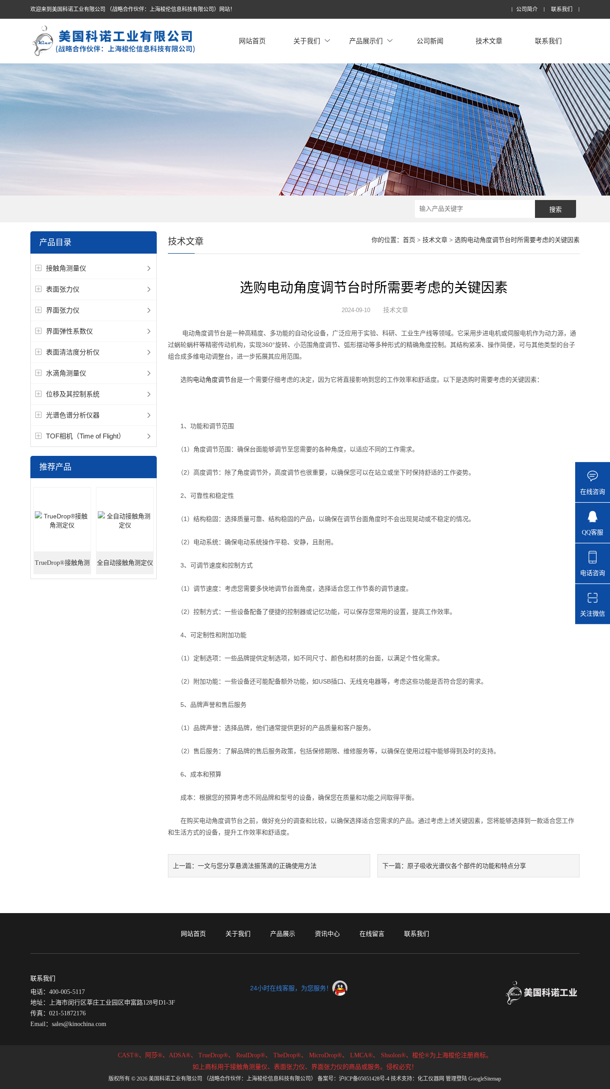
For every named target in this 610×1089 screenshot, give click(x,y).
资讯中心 (327, 933)
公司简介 (527, 10)
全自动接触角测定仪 (125, 562)
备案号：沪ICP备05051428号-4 (353, 1079)
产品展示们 (366, 41)
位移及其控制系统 (73, 394)
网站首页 (252, 41)
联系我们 (561, 10)
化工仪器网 (431, 1079)
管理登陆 (456, 1079)
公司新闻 (430, 41)
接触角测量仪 (66, 268)
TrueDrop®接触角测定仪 (62, 566)
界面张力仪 (62, 310)
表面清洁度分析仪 (73, 352)
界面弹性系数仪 (69, 331)
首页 (409, 240)
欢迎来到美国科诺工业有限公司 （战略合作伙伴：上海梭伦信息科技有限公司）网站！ (132, 9)
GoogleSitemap (484, 1079)
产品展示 (282, 933)
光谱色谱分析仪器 (73, 415)
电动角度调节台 (215, 379)
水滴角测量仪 (66, 373)
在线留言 (371, 933)
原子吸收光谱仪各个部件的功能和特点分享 (466, 865)
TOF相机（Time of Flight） (85, 436)
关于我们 (306, 41)
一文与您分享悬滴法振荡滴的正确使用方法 (257, 865)
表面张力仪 (62, 289)
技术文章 (489, 41)
